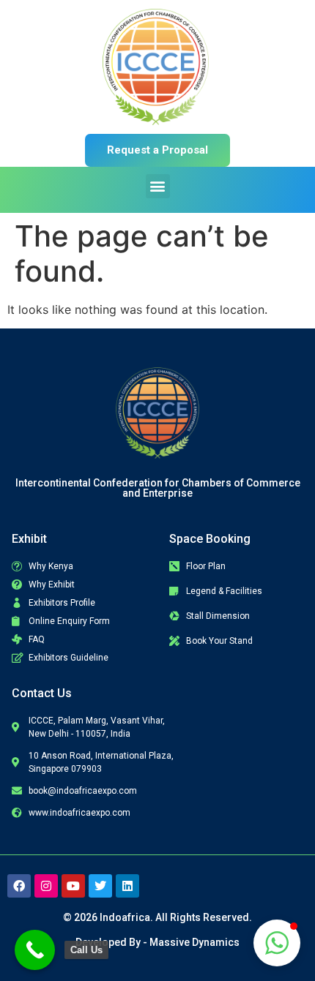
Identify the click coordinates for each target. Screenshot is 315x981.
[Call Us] (35, 950)
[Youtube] (73, 886)
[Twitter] (100, 886)
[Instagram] (46, 886)
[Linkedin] (127, 886)
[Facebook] (19, 886)
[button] (158, 186)
